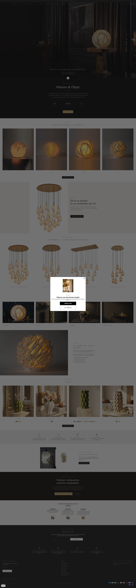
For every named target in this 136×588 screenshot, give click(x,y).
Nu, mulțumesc (68, 307)
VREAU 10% (68, 303)
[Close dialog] (84, 278)
